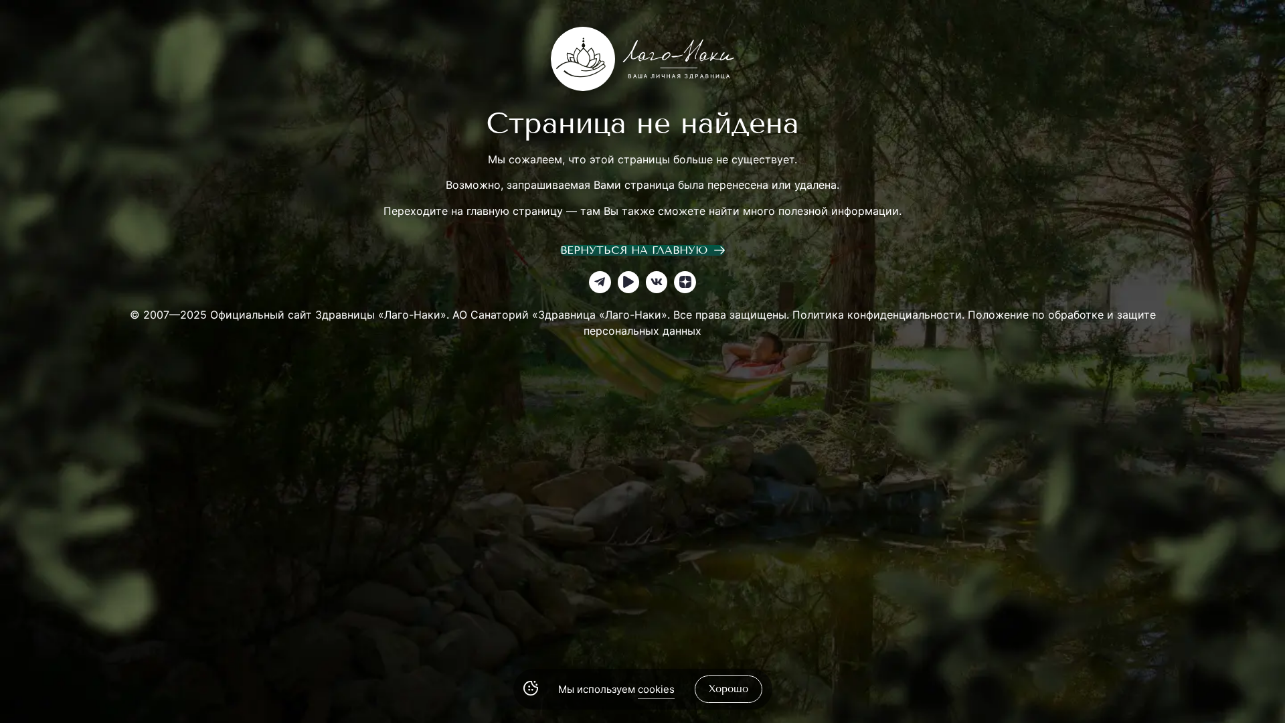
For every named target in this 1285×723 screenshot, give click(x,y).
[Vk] (656, 282)
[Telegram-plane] (599, 282)
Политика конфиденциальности (877, 314)
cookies (656, 689)
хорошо (728, 689)
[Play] (628, 282)
